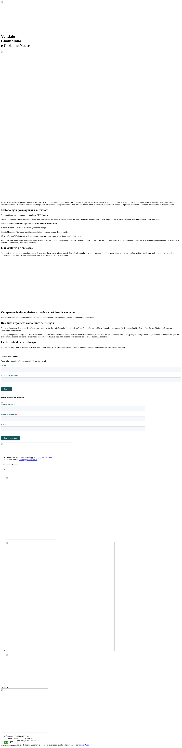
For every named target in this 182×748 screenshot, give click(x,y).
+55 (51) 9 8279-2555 (43, 457)
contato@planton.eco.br (28, 460)
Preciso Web (84, 745)
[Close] (2, 402)
